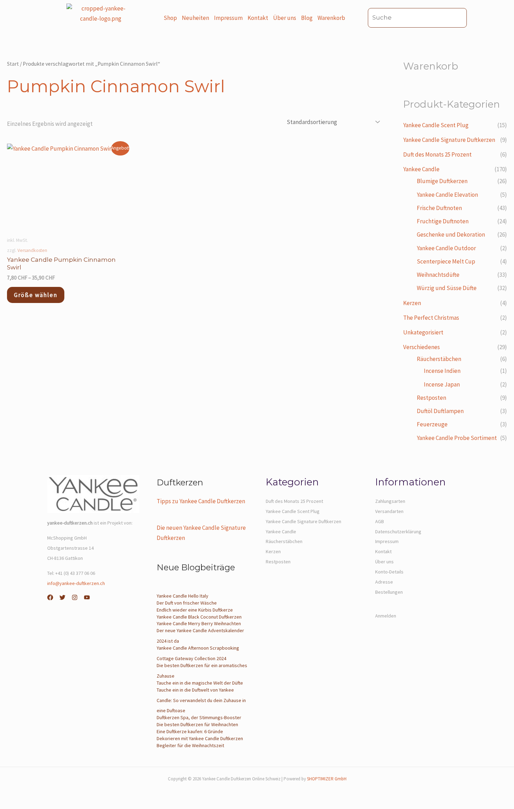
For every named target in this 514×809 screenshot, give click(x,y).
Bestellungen (389, 592)
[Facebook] (50, 597)
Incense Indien (442, 371)
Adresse (384, 582)
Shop (170, 18)
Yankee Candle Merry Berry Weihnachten (199, 623)
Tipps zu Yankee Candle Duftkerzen (201, 501)
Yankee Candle (421, 169)
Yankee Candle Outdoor (446, 248)
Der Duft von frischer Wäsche (187, 603)
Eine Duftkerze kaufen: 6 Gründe (190, 731)
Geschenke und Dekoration (451, 234)
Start (13, 63)
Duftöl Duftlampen (440, 411)
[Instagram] (75, 597)
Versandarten (389, 511)
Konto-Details (389, 572)
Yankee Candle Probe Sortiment (457, 438)
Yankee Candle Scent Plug (436, 125)
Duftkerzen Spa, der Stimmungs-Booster (199, 717)
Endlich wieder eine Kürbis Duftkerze (195, 610)
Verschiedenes (421, 347)
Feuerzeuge (432, 424)
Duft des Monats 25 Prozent (437, 154)
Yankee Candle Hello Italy (182, 596)
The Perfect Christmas (431, 318)
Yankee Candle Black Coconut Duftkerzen (199, 617)
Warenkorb (331, 18)
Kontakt (258, 18)
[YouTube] (87, 597)
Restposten (431, 398)
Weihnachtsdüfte (438, 275)
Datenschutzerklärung (398, 531)
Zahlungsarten (390, 501)
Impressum (228, 18)
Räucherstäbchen (439, 359)
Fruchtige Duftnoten (443, 221)
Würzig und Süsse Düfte (447, 288)
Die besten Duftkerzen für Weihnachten (197, 724)
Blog (307, 18)
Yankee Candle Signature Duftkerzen (449, 140)
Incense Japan (442, 384)
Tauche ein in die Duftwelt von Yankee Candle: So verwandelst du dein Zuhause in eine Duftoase (201, 700)
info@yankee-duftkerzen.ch (76, 583)
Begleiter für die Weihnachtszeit (190, 745)
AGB (379, 521)
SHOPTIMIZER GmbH (327, 779)
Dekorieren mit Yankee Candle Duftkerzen (200, 738)
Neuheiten (195, 18)
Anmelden (385, 616)
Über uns (284, 18)
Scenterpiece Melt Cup (446, 261)
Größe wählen (35, 295)
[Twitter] (62, 597)
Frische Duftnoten (439, 208)
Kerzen (412, 303)
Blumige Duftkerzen (442, 181)
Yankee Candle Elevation (447, 194)
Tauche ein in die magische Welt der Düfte (200, 683)
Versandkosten (32, 250)
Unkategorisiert (423, 332)
